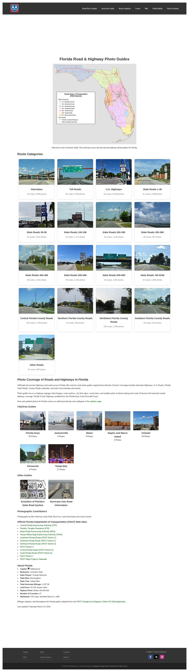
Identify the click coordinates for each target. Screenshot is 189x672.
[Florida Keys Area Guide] (33, 430)
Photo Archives (173, 8)
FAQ (24, 657)
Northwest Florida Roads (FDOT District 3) (38, 544)
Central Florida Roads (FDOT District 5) (36, 550)
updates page (95, 401)
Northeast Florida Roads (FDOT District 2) (38, 541)
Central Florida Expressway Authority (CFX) (38, 525)
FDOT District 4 (26, 547)
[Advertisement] (94, 36)
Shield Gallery (158, 8)
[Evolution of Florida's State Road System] (33, 498)
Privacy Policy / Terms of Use (118, 666)
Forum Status (46, 657)
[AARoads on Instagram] (162, 657)
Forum (138, 8)
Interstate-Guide (108, 8)
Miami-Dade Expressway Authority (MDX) (37, 531)
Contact (67, 652)
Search (66, 657)
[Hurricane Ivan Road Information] (61, 498)
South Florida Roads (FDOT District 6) (36, 553)
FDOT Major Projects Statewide (33, 559)
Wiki (146, 8)
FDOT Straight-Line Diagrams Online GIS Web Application (101, 601)
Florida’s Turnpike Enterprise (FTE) (34, 528)
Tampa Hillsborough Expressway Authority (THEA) (41, 534)
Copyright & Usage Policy (100, 666)
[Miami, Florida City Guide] (89, 430)
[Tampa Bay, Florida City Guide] (61, 463)
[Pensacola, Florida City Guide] (33, 463)
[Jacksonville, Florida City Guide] (61, 430)
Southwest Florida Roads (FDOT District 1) (38, 537)
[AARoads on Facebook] (150, 657)
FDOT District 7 (26, 556)
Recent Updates (125, 8)
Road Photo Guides (89, 8)
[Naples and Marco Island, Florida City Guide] (117, 430)
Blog (42, 652)
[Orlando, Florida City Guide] (146, 430)
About (25, 652)
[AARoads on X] (156, 657)
